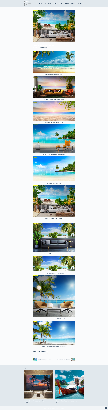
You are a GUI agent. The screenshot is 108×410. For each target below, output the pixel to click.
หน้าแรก (40, 3)
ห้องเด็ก (79, 3)
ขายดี (45, 3)
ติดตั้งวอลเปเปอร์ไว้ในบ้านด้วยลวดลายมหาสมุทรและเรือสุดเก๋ (66, 401)
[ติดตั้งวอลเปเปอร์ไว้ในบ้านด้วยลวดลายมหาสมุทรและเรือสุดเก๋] (69, 384)
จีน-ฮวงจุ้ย (67, 3)
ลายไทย (60, 3)
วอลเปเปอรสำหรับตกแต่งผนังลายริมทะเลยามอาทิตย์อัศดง (34, 401)
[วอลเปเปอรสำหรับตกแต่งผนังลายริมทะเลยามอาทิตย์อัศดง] (38, 384)
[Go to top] (106, 408)
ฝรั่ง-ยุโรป (73, 3)
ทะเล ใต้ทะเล (46, 47)
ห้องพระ (50, 3)
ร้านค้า (55, 3)
